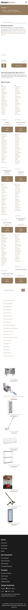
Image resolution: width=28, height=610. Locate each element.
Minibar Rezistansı (7, 222)
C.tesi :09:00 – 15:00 (7, 591)
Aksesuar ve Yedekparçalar (8, 300)
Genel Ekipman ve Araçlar (8, 331)
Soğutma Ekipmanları (7, 312)
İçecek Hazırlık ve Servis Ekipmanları (10, 337)
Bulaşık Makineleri (5, 560)
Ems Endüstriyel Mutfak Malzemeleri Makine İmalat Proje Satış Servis (14, 605)
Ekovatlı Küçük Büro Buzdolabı (21, 219)
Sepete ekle (19, 65)
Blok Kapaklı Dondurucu (14, 448)
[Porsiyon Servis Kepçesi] (14, 424)
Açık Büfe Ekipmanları (7, 306)
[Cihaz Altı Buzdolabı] (14, 372)
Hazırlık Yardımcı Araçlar (8, 334)
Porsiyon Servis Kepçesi (14, 431)
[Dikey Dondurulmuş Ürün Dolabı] (14, 407)
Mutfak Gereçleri (6, 346)
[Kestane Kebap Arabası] (14, 482)
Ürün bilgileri (7, 129)
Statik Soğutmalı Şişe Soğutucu (14, 523)
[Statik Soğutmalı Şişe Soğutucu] (14, 516)
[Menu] (26, 2)
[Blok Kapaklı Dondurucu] (14, 441)
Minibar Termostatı (20, 122)
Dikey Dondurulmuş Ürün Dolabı (14, 414)
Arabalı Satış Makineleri (8, 303)
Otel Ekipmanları (6, 349)
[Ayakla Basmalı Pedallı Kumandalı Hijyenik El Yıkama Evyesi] (14, 389)
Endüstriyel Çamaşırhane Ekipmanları (10, 328)
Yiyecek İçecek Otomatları (8, 355)
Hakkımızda (4, 542)
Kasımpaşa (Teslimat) (6, 573)
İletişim (2, 551)
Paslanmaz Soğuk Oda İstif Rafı (14, 465)
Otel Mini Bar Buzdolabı (21, 269)
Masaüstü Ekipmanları (7, 340)
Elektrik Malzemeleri (7, 322)
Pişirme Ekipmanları (7, 309)
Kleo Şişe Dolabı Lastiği (7, 273)
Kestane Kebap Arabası (14, 489)
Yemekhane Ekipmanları (6, 566)
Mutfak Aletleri (4, 563)
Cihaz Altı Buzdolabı (14, 379)
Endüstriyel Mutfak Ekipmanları (9, 325)
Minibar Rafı (21, 172)
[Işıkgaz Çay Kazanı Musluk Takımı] (14, 499)
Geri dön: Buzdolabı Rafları (7, 22)
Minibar (7, 122)
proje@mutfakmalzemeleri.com (19, 30)
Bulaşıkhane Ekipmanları (8, 315)
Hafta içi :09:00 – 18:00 (7, 588)
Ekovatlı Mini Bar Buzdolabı (7, 171)
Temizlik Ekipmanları (7, 352)
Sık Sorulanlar (4, 548)
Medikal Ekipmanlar (7, 343)
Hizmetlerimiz (4, 545)
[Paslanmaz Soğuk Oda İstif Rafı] (14, 457)
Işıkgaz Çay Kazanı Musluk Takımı (14, 506)
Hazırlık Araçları (5, 558)
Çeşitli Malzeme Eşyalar (8, 319)
